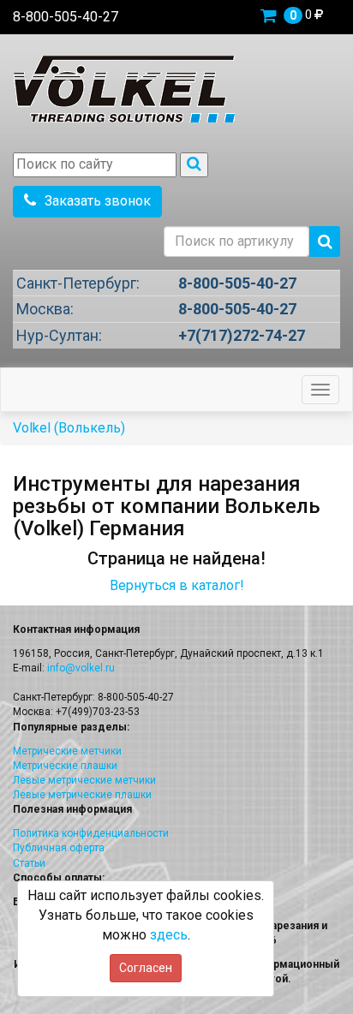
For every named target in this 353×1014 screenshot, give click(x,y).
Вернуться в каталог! (177, 585)
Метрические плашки (65, 766)
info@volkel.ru (81, 668)
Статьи (29, 863)
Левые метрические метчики (84, 780)
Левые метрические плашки (82, 795)
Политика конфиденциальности (91, 833)
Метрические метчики (67, 751)
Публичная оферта (59, 848)
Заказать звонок (98, 201)
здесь (169, 935)
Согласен (145, 968)
